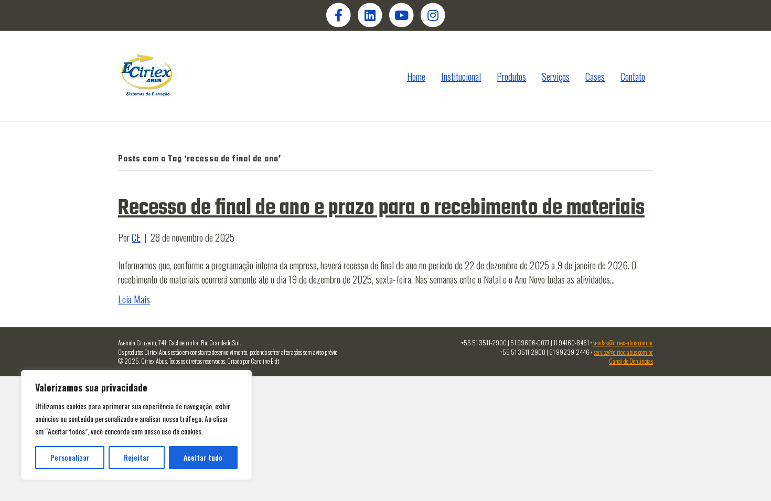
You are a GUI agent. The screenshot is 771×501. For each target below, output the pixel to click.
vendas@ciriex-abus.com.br (623, 342)
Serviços (556, 76)
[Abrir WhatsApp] (745, 475)
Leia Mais (134, 298)
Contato (632, 76)
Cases (595, 76)
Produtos (511, 76)
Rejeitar (136, 457)
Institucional (461, 76)
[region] (136, 425)
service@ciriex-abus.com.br (623, 351)
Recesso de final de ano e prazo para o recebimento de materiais (381, 208)
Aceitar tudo (203, 457)
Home (416, 76)
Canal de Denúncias (631, 360)
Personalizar (70, 457)
